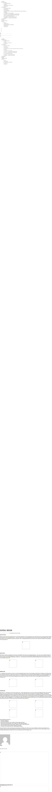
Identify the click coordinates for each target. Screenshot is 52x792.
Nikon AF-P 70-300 (17, 725)
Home (3, 1)
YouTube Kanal (7, 8)
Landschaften (7, 3)
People (5, 4)
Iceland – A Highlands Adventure (10, 51)
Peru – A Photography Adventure (10, 52)
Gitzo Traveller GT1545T (18, 726)
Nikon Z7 (6, 720)
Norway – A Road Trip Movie (10, 17)
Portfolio (4, 2)
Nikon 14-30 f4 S (24, 723)
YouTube (4, 7)
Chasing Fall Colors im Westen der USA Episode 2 (13, 48)
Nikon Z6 (6, 721)
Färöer (5, 49)
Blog (5, 22)
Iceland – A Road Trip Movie (10, 16)
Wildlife (6, 6)
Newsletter (4, 20)
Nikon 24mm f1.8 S (25, 724)
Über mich (6, 23)
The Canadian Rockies (9, 15)
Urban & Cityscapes (8, 5)
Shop (3, 19)
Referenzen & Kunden (9, 24)
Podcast (4, 18)
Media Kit (6, 25)
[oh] (3, 21)
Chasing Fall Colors (8, 50)
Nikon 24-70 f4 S (21, 722)
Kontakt (6, 26)
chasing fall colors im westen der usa (6, 784)
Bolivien (6, 9)
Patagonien (6, 47)
